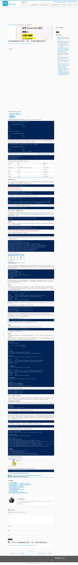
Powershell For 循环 (14, 490)
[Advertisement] (39, 15)
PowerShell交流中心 (45, 4)
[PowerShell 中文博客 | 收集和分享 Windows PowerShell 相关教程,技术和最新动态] (9, 3)
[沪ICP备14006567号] (38, 563)
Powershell (13, 24)
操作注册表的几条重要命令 (15, 113)
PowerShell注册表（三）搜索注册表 (17, 485)
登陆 (75, 4)
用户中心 (70, 4)
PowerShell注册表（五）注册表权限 (17, 487)
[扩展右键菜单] (15, 462)
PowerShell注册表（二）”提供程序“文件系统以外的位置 (20, 484)
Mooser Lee (30, 43)
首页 (9, 24)
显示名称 (9, 526)
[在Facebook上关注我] (25, 2)
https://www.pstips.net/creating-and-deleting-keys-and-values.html (27, 475)
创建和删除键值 (12, 116)
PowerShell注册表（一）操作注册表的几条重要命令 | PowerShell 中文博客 (23, 545)
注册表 (25, 43)
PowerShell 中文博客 (31, 563)
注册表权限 (12, 117)
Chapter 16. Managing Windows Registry (20, 473)
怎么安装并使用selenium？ (63, 57)
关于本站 (64, 4)
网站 (8, 534)
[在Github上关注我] (27, 2)
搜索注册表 (12, 115)
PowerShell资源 (35, 4)
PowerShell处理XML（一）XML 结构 (17, 491)
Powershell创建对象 (14, 482)
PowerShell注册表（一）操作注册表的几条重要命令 (20, 483)
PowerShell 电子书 (56, 4)
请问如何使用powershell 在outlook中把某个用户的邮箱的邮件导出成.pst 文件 (63, 49)
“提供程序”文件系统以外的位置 (15, 114)
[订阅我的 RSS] (22, 2)
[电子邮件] (24, 2)
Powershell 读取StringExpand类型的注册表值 (19, 492)
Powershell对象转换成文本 (15, 488)
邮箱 (9, 530)
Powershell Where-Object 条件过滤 (17, 489)
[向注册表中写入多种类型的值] (16, 258)
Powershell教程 (21, 43)
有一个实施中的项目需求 (62, 45)
